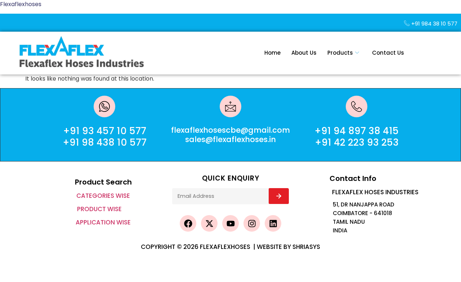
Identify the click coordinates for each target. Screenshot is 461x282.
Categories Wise (103, 195)
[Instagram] (251, 223)
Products (340, 52)
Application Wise (103, 222)
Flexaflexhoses (20, 4)
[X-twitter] (209, 223)
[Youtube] (230, 223)
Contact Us (388, 52)
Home (272, 52)
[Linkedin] (273, 223)
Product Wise (99, 209)
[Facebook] (188, 223)
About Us (304, 52)
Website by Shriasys (288, 246)
